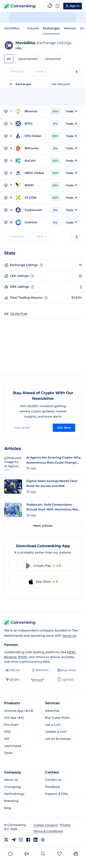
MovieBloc (12, 28)
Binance (10, 657)
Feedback (52, 787)
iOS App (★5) (14, 717)
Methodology (14, 794)
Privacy (65, 825)
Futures (33, 28)
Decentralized (27, 58)
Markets (70, 28)
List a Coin (53, 725)
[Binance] (40, 670)
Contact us (53, 780)
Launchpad (12, 746)
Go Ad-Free (18, 314)
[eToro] (37, 679)
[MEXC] (13, 670)
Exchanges (51, 28)
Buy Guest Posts (57, 717)
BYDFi (22, 657)
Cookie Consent (46, 825)
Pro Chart (11, 725)
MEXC (71, 652)
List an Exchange (58, 739)
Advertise (52, 711)
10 (80, 276)
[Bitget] (67, 670)
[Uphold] (65, 679)
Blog (7, 808)
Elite (7, 731)
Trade (69, 111)
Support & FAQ (56, 794)
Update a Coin (56, 731)
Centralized (53, 58)
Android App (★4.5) (18, 711)
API (6, 739)
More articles (43, 526)
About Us (69, 636)
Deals (8, 753)
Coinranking (23, 6)
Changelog (12, 787)
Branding (11, 801)
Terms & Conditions (48, 831)
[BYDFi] (12, 680)
